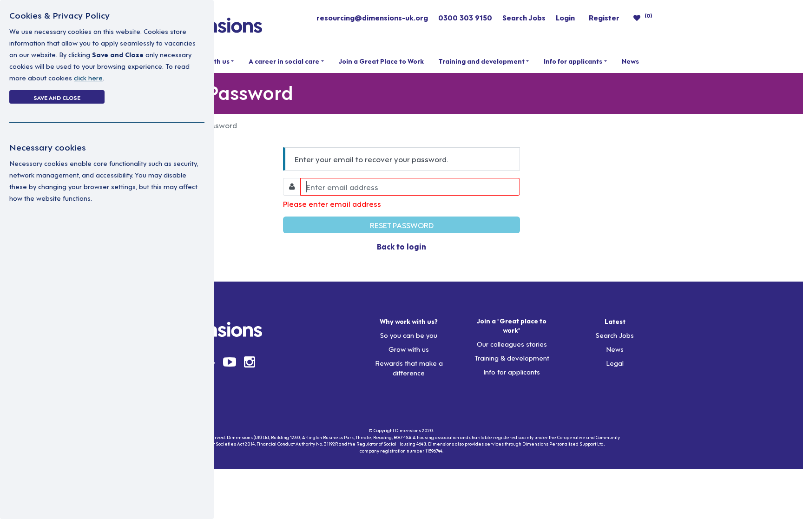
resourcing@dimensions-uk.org (372, 17)
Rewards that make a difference (409, 367)
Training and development (482, 61)
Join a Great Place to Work (381, 61)
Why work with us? (409, 321)
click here (88, 77)
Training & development (511, 357)
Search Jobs (524, 17)
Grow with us (408, 349)
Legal (615, 363)
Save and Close (56, 97)
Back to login (401, 246)
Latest (615, 321)
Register (604, 17)
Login (565, 17)
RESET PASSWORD (402, 224)
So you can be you (408, 335)
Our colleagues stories (512, 343)
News (630, 61)
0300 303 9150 (465, 17)
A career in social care (284, 61)
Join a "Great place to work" (511, 325)
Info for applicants (573, 61)
